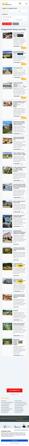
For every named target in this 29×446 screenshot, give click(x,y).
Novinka (23, 48)
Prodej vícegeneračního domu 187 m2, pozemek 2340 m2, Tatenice (19, 123)
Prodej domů (3, 400)
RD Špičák (15, 310)
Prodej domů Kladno (5, 407)
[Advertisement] (14, 372)
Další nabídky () (14, 390)
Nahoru (13, 394)
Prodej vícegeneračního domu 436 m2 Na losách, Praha (19, 249)
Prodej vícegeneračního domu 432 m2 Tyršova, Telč (19, 138)
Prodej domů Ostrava (5, 410)
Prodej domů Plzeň (4, 412)
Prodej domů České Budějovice (7, 402)
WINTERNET (26, 420)
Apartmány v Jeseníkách (18, 418)
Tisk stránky (2, 417)
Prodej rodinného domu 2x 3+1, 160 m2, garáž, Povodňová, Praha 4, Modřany (19, 169)
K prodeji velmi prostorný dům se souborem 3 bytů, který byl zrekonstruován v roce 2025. (19, 186)
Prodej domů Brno (18, 400)
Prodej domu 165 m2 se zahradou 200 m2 (18, 216)
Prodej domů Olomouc (19, 408)
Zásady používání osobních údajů (20, 417)
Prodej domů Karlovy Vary (19, 405)
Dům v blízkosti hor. (18, 67)
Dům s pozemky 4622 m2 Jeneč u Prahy (19, 201)
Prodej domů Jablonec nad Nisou (21, 404)
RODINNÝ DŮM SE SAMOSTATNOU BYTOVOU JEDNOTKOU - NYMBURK (19, 232)
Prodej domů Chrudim (5, 404)
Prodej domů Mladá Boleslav (6, 408)
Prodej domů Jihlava (5, 405)
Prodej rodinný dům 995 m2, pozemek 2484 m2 (19, 324)
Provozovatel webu (9, 417)
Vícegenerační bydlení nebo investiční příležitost (19, 52)
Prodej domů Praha (18, 412)
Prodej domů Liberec (19, 407)
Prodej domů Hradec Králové (20, 402)
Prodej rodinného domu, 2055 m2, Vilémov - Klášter (19, 153)
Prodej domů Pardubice (19, 410)
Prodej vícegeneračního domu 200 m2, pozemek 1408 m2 (19, 296)
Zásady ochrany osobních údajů (21, 430)
